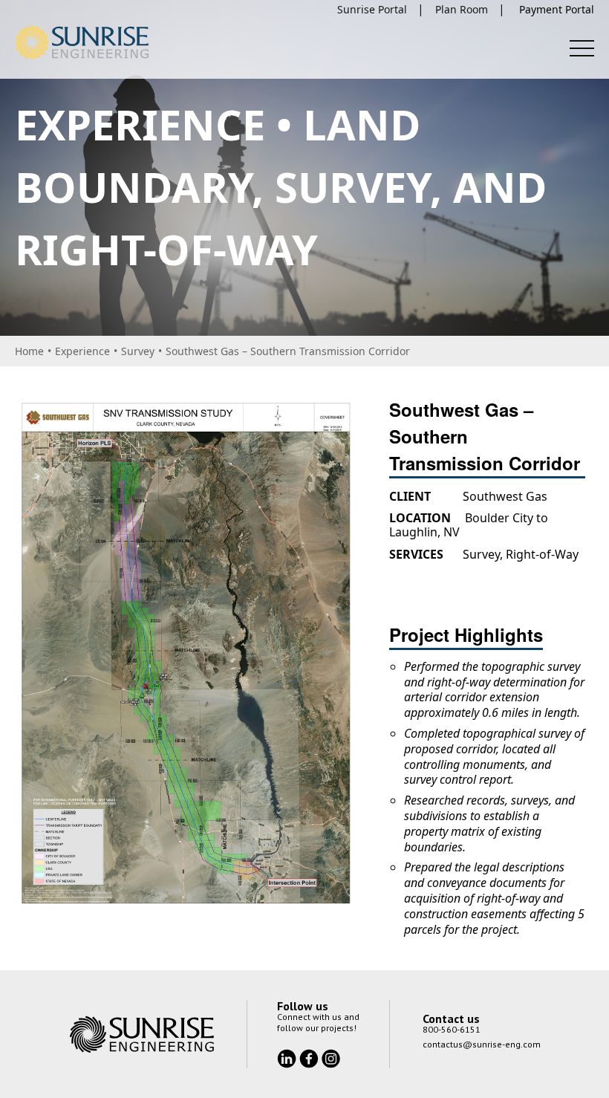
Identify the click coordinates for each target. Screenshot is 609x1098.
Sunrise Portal (372, 9)
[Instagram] (331, 1057)
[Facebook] (310, 1057)
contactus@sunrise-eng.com (482, 1044)
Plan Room (461, 9)
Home (29, 351)
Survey (137, 351)
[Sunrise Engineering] (82, 42)
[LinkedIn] (288, 1057)
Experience (82, 351)
